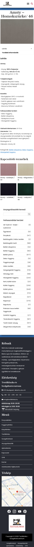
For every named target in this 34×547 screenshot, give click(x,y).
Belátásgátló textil (10, 243)
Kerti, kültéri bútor (9, 282)
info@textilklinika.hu (10, 399)
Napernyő (6, 301)
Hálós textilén (8, 266)
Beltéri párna (8, 255)
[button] (32, 4)
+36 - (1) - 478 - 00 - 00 (12, 395)
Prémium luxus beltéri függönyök (11, 309)
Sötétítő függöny (9, 315)
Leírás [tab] (4, 49)
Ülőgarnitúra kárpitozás (12, 327)
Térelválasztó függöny (11, 319)
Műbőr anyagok (9, 293)
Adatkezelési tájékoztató (11, 467)
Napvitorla (7, 305)
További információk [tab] (10, 53)
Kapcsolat (5, 453)
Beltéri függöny (8, 251)
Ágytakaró (7, 232)
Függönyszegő (8, 262)
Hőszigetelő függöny (8, 152)
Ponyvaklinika (6, 420)
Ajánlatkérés (6, 448)
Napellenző (7, 297)
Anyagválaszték (7, 443)
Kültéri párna (8, 289)
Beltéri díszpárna (15, 150)
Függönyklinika (7, 425)
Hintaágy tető (8, 274)
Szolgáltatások (7, 439)
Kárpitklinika (6, 429)
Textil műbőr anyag (10, 323)
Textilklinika (6, 434)
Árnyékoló (7, 235)
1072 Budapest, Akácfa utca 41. (14, 390)
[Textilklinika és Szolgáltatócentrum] (17, 477)
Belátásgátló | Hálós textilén (13, 239)
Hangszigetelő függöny (11, 270)
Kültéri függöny (8, 285)
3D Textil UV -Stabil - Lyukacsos (10, 226)
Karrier (4, 462)
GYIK (3, 457)
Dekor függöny (27, 150)
